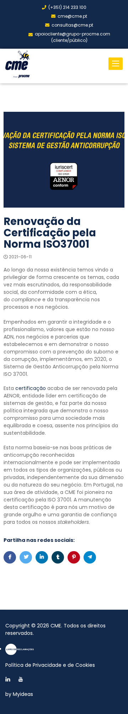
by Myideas (19, 694)
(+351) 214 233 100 (67, 7)
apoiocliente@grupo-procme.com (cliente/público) (72, 37)
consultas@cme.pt (72, 25)
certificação (30, 388)
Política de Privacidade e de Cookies (50, 665)
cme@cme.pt (72, 16)
